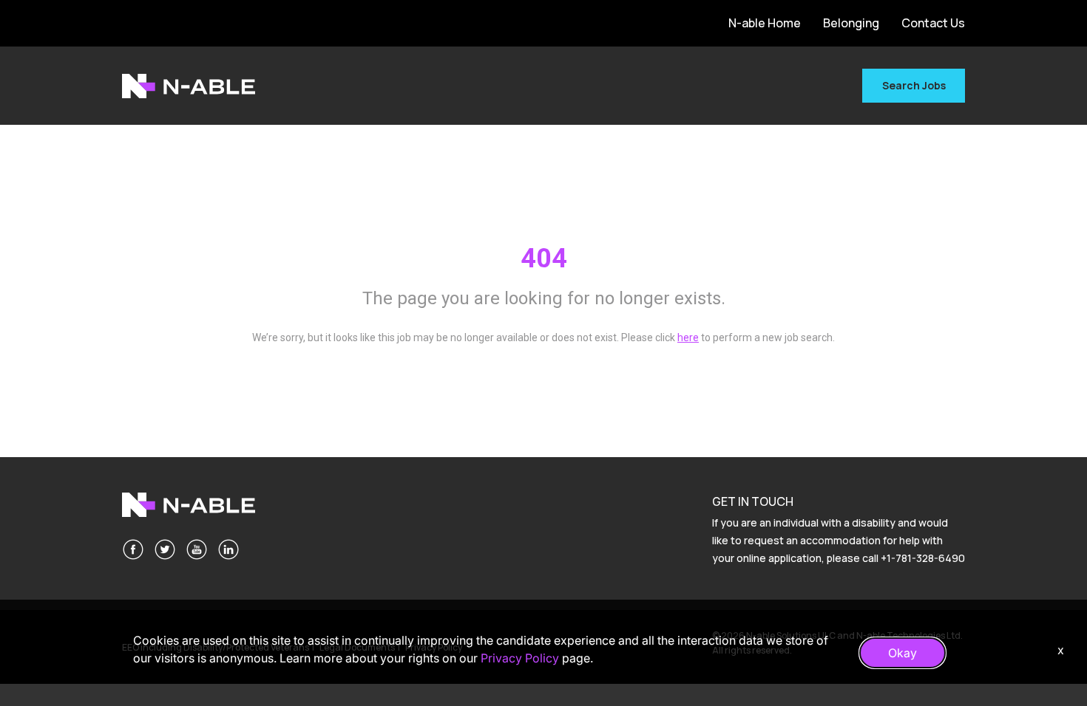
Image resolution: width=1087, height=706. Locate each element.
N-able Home (764, 23)
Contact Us (933, 23)
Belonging (851, 23)
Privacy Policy (520, 658)
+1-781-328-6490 (923, 558)
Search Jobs (914, 85)
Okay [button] (902, 652)
